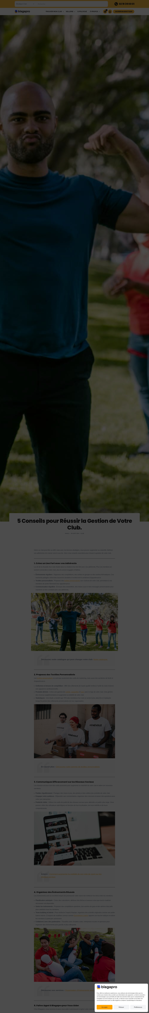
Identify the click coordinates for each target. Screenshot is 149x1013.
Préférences (138, 1007)
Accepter (105, 1007)
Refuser (121, 1007)
